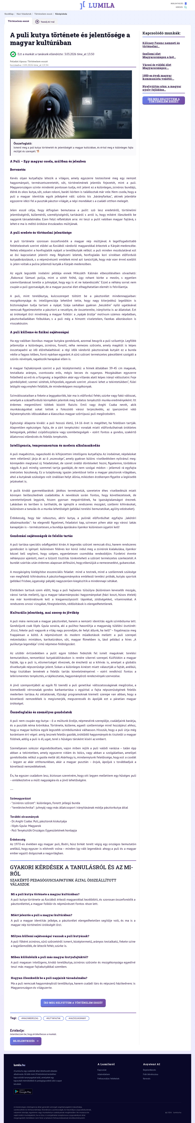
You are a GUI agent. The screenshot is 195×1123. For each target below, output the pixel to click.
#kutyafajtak (53, 1018)
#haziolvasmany (77, 1018)
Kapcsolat (102, 1069)
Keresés (179, 7)
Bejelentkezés (177, 3)
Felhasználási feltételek (108, 1078)
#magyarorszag (29, 1018)
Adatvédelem (104, 1074)
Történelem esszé (37, 61)
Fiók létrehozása (150, 1074)
